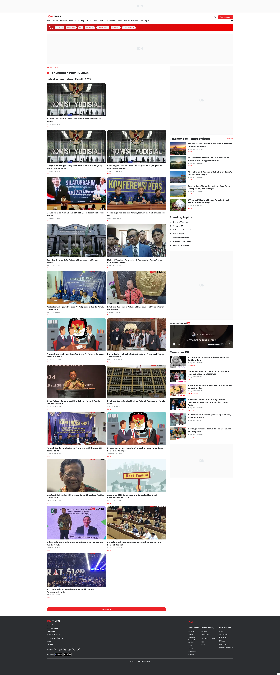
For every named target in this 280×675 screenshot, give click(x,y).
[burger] (232, 21)
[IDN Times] (54, 16)
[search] (215, 17)
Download (50, 654)
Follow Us (50, 649)
